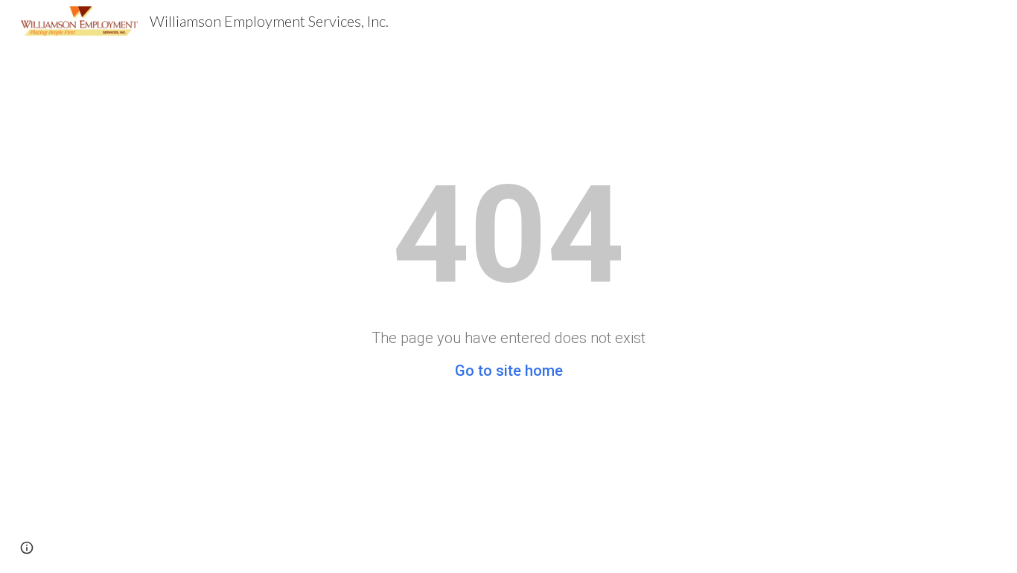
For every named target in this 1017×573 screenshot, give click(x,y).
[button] (26, 547)
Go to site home (509, 371)
